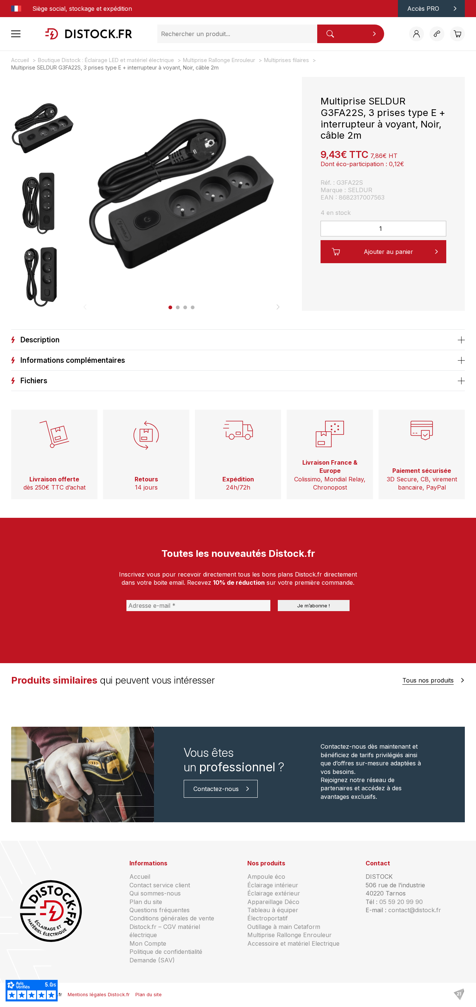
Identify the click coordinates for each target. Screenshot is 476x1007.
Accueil (139, 876)
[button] (170, 307)
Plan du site (145, 902)
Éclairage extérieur (273, 893)
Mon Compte (147, 943)
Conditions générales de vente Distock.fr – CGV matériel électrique (171, 926)
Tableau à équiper (272, 910)
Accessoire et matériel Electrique (293, 943)
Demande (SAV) (152, 960)
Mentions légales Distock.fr (99, 994)
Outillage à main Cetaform (283, 926)
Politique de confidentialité (165, 951)
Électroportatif (267, 918)
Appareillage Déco (273, 902)
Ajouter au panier (388, 251)
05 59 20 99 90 (401, 902)
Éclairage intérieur (272, 885)
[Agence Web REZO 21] (459, 994)
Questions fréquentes (159, 910)
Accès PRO (423, 8)
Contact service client (159, 885)
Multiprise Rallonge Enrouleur (289, 935)
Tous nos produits (428, 680)
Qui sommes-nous (155, 893)
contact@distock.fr (414, 910)
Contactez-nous (216, 789)
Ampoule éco (266, 876)
